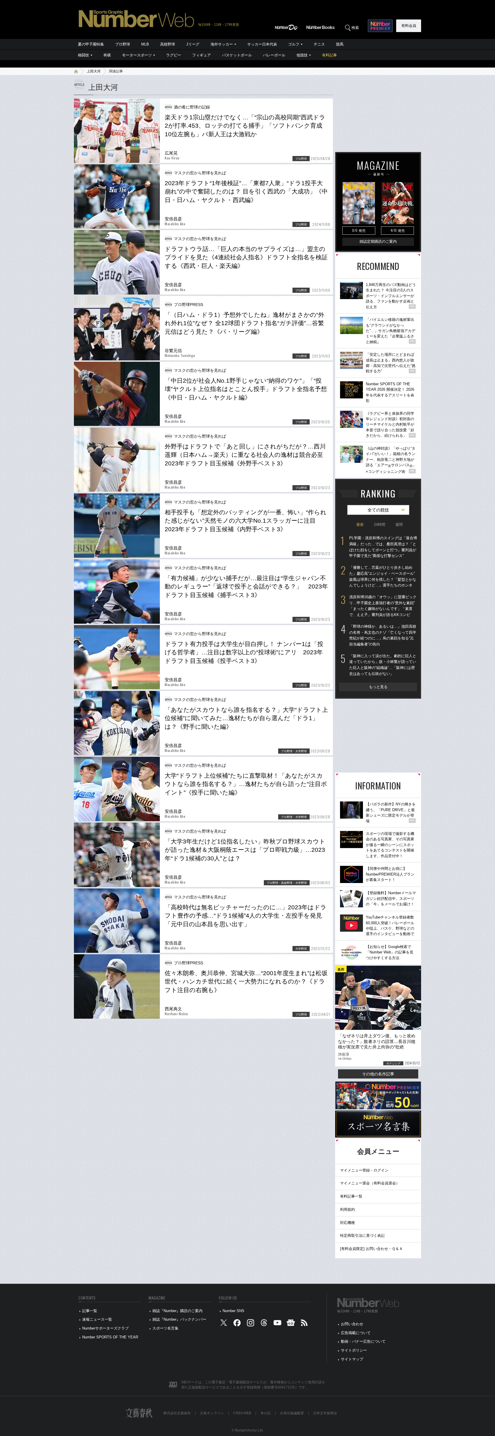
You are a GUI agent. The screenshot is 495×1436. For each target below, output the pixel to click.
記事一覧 (89, 1311)
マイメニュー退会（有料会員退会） (370, 1183)
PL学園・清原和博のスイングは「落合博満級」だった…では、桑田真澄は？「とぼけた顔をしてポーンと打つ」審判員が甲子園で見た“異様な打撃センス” (383, 547)
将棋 (107, 55)
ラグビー (173, 55)
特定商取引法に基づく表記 (362, 1235)
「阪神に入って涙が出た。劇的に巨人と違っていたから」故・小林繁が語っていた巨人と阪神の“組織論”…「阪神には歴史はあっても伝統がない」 (382, 665)
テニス (319, 44)
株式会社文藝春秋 (177, 1413)
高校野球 (167, 44)
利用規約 (347, 1209)
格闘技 (83, 55)
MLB (145, 44)
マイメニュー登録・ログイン (364, 1170)
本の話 (265, 1413)
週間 (399, 524)
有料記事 (329, 55)
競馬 (339, 44)
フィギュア (201, 55)
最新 (360, 524)
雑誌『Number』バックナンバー (179, 1319)
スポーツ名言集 (165, 1328)
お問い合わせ (352, 1324)
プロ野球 (122, 44)
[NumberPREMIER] (380, 25)
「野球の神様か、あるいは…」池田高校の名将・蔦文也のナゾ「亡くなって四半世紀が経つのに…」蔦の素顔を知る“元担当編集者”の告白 (382, 635)
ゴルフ (293, 44)
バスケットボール (237, 55)
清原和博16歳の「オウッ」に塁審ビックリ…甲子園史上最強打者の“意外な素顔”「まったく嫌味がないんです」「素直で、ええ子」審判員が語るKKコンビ (383, 606)
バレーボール (274, 55)
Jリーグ (192, 44)
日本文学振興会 (325, 1413)
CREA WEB (242, 1413)
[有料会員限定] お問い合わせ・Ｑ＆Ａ (371, 1249)
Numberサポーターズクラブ (105, 1328)
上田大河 (94, 71)
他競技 (302, 55)
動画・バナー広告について (363, 1341)
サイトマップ (352, 1359)
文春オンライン (212, 1413)
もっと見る (378, 687)
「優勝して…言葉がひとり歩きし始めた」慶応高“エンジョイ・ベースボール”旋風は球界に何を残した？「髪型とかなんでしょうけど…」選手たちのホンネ (382, 576)
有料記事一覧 (351, 1196)
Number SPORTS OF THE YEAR (110, 1337)
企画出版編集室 (292, 1413)
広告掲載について (356, 1333)
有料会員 (408, 25)
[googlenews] (290, 1324)
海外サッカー (222, 44)
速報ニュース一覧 (97, 1319)
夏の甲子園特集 (91, 44)
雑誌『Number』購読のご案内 (177, 1311)
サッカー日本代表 (262, 44)
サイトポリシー (354, 1350)
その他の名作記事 (378, 1074)
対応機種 (347, 1222)
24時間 (379, 524)
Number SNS (233, 1311)
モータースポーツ (137, 55)
